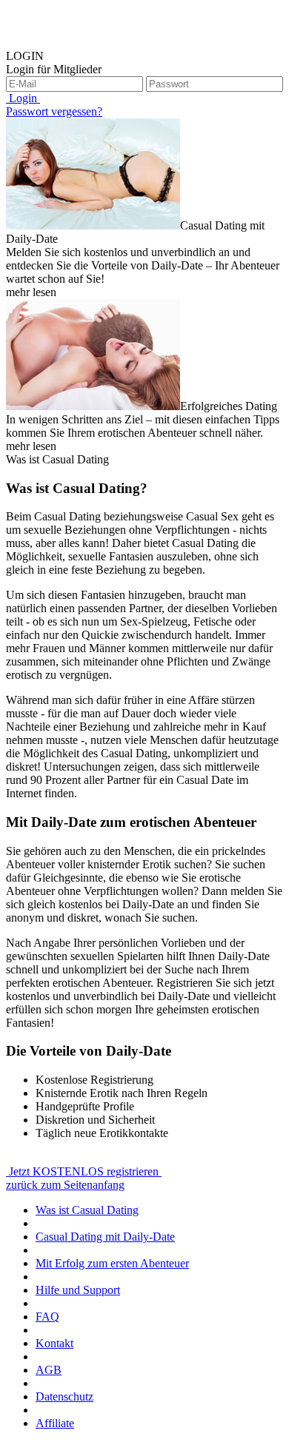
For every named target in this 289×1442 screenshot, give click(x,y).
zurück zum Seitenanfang (65, 1184)
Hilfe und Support (78, 1290)
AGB (49, 1370)
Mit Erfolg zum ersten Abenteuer (112, 1263)
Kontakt (54, 1343)
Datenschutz (64, 1396)
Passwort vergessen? (54, 111)
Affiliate (55, 1423)
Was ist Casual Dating (87, 1210)
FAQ (47, 1316)
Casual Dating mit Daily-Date (105, 1236)
